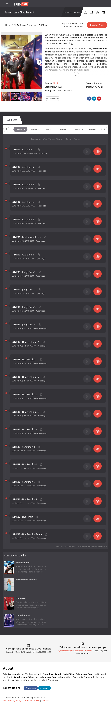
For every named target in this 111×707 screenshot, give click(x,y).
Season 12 (49, 129)
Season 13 (35, 129)
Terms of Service (31, 700)
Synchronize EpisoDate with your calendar (76, 650)
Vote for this (54, 98)
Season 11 (64, 129)
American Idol (23, 562)
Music (56, 83)
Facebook (32, 688)
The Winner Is (23, 615)
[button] (39, 62)
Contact (45, 700)
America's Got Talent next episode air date (72, 547)
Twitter (45, 688)
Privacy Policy (14, 700)
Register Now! (97, 25)
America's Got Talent (38, 25)
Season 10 (78, 129)
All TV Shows (20, 25)
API (4, 700)
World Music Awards (26, 579)
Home (8, 25)
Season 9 (92, 129)
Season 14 (20, 129)
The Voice (21, 598)
